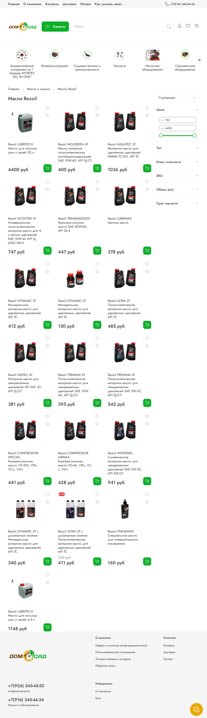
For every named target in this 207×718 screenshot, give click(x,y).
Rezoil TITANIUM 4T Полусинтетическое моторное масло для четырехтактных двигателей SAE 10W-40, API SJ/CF (73, 384)
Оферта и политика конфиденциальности (121, 645)
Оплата (85, 4)
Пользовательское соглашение (115, 652)
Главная (13, 4)
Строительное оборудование (185, 68)
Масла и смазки (38, 89)
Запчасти (119, 66)
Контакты (52, 4)
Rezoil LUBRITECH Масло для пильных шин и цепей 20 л (22, 148)
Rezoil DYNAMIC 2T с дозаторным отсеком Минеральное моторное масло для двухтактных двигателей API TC (24, 541)
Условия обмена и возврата (113, 659)
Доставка (69, 4)
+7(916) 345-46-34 (182, 4)
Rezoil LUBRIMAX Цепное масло (120, 220)
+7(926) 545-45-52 (26, 686)
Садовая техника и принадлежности (87, 68)
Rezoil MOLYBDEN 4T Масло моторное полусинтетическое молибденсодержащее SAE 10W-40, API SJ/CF (75, 152)
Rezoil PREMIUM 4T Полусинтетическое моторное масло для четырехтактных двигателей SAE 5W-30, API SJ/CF (125, 384)
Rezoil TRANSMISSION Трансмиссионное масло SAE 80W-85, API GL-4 (74, 224)
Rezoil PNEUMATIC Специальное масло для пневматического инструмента (123, 537)
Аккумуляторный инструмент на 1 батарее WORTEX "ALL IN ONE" (22, 71)
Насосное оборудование (152, 68)
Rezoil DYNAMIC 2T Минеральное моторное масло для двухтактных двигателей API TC (24, 308)
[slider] (161, 135)
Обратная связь (105, 666)
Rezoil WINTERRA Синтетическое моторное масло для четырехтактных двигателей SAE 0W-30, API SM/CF (125, 463)
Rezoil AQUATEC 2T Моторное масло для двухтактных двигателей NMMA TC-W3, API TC (124, 150)
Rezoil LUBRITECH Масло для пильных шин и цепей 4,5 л (22, 615)
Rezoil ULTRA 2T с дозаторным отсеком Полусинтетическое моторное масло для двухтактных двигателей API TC (74, 541)
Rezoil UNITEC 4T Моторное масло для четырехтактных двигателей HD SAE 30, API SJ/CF (25, 382)
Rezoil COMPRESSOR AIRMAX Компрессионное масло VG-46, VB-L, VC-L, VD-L (75, 461)
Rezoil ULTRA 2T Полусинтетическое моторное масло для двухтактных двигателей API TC (124, 308)
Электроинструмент (54, 66)
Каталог (59, 26)
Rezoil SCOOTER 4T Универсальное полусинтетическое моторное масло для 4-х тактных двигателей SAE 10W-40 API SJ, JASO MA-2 (24, 230)
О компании (32, 4)
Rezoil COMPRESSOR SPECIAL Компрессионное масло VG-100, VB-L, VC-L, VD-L (23, 461)
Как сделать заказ (108, 4)
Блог (98, 698)
